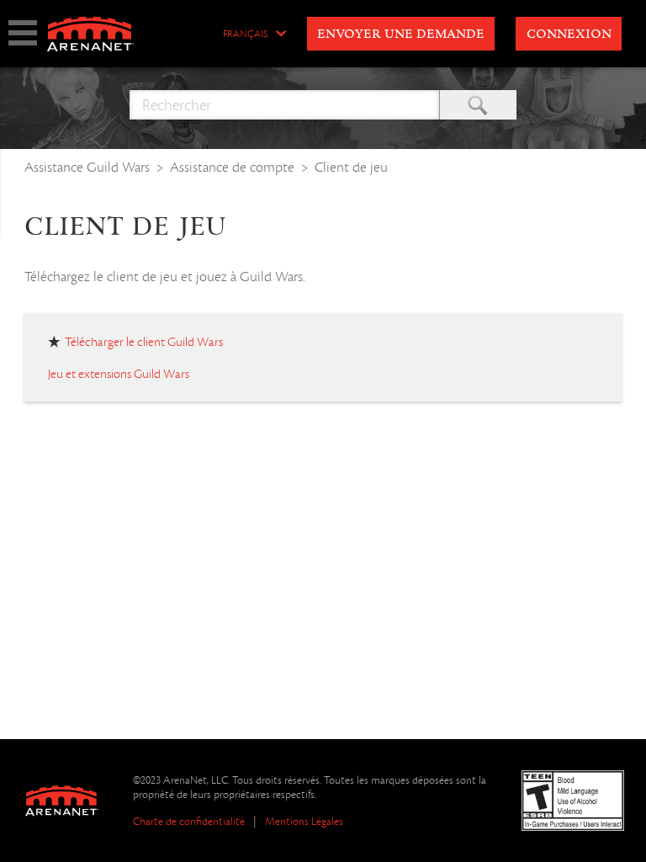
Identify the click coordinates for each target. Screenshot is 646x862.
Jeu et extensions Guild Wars (118, 373)
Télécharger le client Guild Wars (144, 341)
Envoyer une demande (400, 34)
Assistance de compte (232, 167)
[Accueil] (89, 34)
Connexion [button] (569, 34)
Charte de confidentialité (189, 821)
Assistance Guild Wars (87, 167)
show (22, 32)
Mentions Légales (304, 821)
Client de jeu (351, 167)
